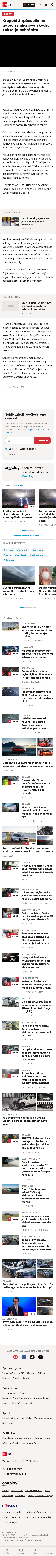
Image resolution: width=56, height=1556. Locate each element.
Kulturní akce (33, 1443)
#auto (7, 555)
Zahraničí (27, 647)
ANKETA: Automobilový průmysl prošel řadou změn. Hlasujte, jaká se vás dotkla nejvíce (36, 1143)
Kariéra (5, 1517)
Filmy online (17, 1490)
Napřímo (24, 1393)
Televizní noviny (10, 1393)
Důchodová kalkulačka (13, 1443)
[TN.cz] (7, 4)
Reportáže (28, 1403)
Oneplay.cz (29, 476)
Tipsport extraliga (43, 1418)
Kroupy (8, 14)
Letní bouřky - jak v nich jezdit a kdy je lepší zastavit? (36, 221)
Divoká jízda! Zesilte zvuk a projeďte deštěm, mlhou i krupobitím (37, 306)
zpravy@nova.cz (16, 1474)
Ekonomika (28, 668)
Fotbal (5, 1418)
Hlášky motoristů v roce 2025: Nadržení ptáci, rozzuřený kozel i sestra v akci (37, 697)
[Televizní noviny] (12, 472)
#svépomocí (36, 555)
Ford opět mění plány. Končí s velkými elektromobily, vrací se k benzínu (37, 1031)
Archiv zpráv (18, 1461)
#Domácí (9, 560)
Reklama (6, 1512)
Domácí (26, 715)
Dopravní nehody (43, 1438)
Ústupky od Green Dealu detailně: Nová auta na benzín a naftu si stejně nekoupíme (37, 1054)
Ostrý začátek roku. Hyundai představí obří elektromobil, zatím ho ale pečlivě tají (36, 962)
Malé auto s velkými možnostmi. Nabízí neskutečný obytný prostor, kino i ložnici (27, 765)
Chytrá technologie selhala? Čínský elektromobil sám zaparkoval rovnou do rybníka (35, 1195)
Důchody (31, 1373)
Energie (16, 1378)
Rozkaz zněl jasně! (11, 1403)
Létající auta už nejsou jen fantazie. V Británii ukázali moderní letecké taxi (36, 1221)
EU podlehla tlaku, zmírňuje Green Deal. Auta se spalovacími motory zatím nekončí (35, 1078)
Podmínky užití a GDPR (35, 1512)
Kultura (26, 1378)
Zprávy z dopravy (23, 1438)
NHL (4, 1423)
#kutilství (20, 555)
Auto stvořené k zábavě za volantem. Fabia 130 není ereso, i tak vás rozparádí (27, 850)
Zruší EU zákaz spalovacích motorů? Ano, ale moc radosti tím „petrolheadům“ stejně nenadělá (37, 1168)
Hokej (29, 1418)
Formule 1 (20, 1495)
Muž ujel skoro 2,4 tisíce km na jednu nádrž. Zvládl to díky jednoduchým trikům (37, 632)
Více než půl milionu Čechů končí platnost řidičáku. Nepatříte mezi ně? (37, 812)
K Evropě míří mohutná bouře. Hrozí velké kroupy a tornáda (18, 591)
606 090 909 (14, 1469)
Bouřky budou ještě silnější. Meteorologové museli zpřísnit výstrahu (17, 514)
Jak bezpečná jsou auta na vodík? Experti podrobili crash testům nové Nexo (24, 1121)
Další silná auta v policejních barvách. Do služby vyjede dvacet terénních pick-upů (27, 1286)
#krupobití (23, 550)
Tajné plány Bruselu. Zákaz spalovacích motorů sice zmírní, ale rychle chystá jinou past (36, 1245)
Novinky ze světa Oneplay (40, 1495)
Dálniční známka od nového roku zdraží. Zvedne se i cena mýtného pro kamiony (35, 723)
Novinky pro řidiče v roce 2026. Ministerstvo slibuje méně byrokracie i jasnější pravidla (37, 871)
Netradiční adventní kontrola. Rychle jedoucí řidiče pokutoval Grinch (36, 984)
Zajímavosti (28, 624)
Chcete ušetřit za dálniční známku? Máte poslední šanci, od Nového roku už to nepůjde (36, 787)
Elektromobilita (31, 910)
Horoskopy (7, 1438)
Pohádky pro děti (33, 1490)
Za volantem (29, 689)
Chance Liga (17, 1418)
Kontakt (17, 1512)
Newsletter (39, 1461)
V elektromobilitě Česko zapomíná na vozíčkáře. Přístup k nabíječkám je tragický (36, 1007)
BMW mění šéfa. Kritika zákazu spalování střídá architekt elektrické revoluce (27, 1324)
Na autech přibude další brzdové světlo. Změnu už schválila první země (37, 653)
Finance (6, 1378)
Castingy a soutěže (41, 1517)
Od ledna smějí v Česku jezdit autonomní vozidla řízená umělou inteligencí (37, 895)
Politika (41, 1373)
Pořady (5, 1490)
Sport (47, 1490)
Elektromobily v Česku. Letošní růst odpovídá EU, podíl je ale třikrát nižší (37, 916)
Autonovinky (9, 760)
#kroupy (8, 550)
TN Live (30, 4)
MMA (11, 1423)
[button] (24, 530)
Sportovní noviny (42, 1398)
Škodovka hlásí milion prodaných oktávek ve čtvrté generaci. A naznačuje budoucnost (36, 938)
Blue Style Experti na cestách (17, 1398)
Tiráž (28, 1461)
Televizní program (20, 1517)
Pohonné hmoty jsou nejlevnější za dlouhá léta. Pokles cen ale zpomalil (37, 674)
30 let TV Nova (9, 1522)
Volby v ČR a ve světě (13, 1373)
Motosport (7, 1495)
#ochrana (38, 550)
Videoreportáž (30, 889)
